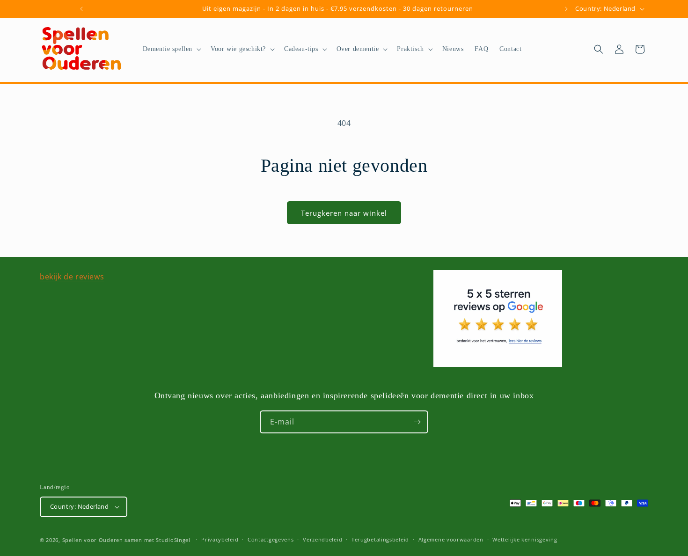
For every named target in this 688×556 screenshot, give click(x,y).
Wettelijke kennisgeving (524, 539)
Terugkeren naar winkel (344, 213)
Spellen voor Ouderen (92, 539)
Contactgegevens (271, 539)
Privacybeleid (219, 539)
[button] (171, 49)
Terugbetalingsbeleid (380, 539)
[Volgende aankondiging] (566, 9)
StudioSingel (173, 539)
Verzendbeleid (322, 539)
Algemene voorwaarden (450, 539)
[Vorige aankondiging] (81, 9)
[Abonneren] (417, 421)
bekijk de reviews (72, 276)
